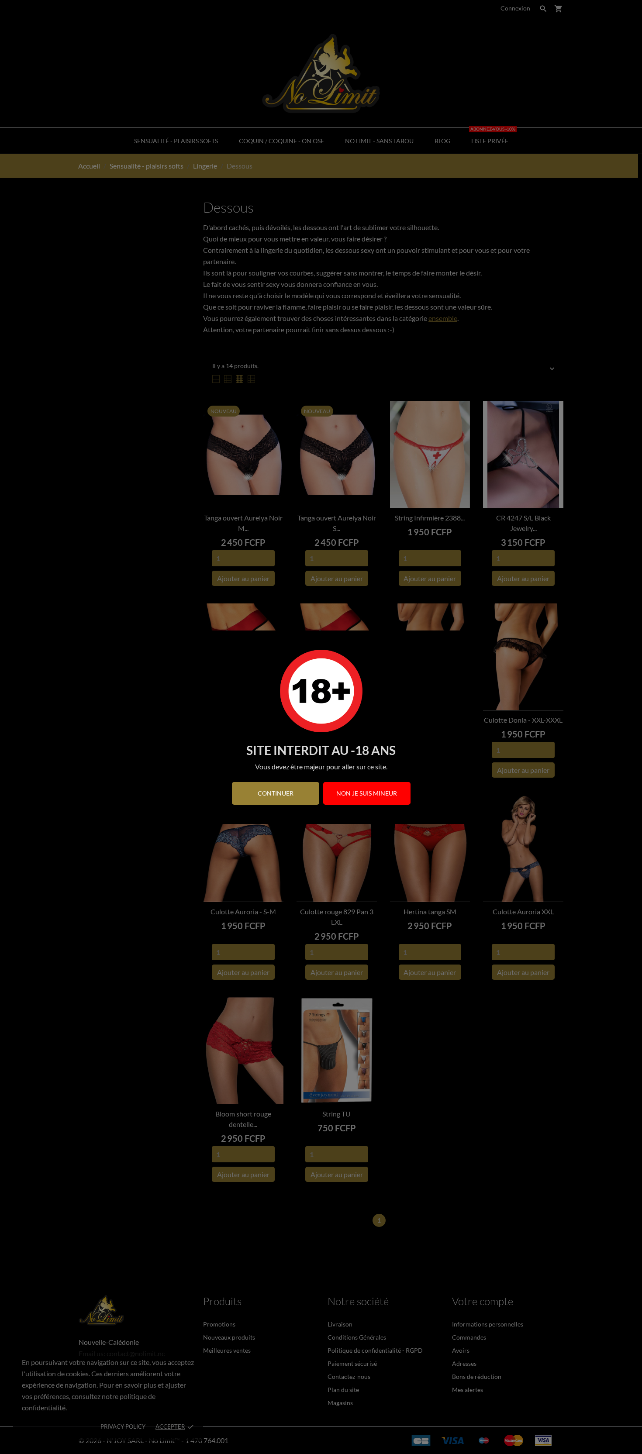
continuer (275, 793)
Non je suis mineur (366, 793)
